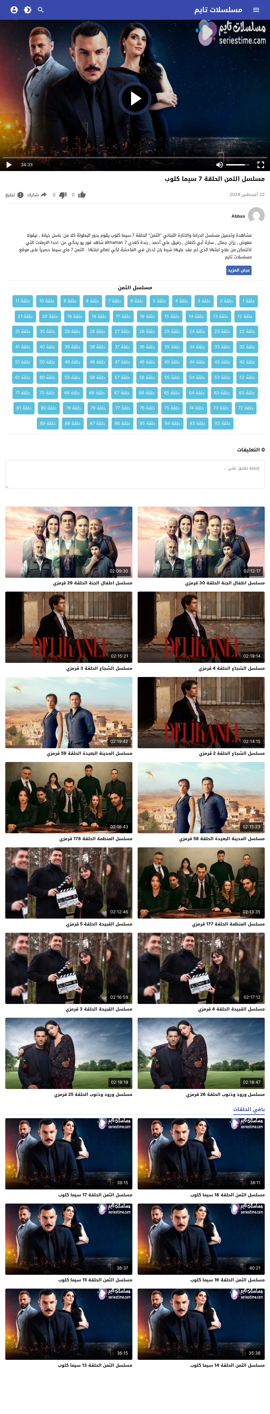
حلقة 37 (122, 347)
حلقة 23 (222, 331)
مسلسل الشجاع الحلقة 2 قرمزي (232, 753)
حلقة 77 (122, 408)
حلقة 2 (226, 301)
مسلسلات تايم (218, 9)
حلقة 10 (46, 301)
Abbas (238, 216)
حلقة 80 (49, 408)
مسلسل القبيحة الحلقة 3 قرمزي (99, 1009)
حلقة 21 (25, 316)
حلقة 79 (73, 408)
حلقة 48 (97, 362)
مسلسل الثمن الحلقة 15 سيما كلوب (95, 1280)
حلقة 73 (221, 408)
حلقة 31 (22, 331)
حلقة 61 (22, 377)
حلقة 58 (97, 377)
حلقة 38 (97, 347)
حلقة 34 (197, 347)
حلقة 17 (123, 316)
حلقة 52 (247, 377)
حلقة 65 (172, 393)
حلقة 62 (247, 393)
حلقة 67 (122, 393)
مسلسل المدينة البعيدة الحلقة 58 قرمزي (222, 839)
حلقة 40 (47, 347)
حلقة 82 (222, 423)
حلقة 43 (222, 362)
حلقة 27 (122, 331)
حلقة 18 (99, 316)
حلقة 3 (204, 301)
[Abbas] (256, 222)
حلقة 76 (147, 408)
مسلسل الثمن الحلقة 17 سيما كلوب (95, 1195)
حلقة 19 (74, 316)
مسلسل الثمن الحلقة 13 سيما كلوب (95, 1365)
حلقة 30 (47, 331)
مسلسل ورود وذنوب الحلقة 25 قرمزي (93, 1094)
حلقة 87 (97, 423)
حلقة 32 (247, 347)
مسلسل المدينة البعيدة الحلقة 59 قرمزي (89, 753)
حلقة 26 (147, 331)
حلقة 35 (172, 347)
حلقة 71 (22, 393)
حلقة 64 (197, 393)
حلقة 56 (147, 377)
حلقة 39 (72, 347)
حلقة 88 (73, 423)
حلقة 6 (137, 301)
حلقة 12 (245, 316)
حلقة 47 (122, 362)
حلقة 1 (248, 301)
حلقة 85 (147, 423)
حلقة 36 (147, 347)
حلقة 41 (22, 347)
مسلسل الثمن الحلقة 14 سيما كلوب (227, 1365)
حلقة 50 (47, 362)
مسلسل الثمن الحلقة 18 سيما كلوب (227, 1195)
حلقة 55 (172, 377)
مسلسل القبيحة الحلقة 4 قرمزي (231, 1009)
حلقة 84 (172, 423)
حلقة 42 (247, 362)
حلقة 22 (247, 331)
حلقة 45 (172, 362)
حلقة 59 (72, 377)
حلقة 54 (197, 377)
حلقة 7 (114, 301)
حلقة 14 (196, 316)
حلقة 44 (197, 362)
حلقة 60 (47, 377)
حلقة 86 (122, 423)
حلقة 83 (197, 423)
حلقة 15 (171, 316)
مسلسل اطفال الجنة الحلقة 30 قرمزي (225, 583)
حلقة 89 (48, 423)
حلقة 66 (147, 393)
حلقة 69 (72, 393)
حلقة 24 (197, 331)
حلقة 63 (222, 393)
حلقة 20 (50, 316)
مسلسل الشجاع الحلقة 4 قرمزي (232, 668)
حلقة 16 (147, 316)
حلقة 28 (97, 331)
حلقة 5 (159, 301)
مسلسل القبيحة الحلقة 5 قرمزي (99, 924)
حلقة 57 (122, 377)
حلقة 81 (24, 408)
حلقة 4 (181, 301)
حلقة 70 (47, 393)
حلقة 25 (172, 331)
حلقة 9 (70, 301)
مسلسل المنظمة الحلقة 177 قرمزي (228, 924)
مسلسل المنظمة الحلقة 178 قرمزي (95, 839)
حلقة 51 (22, 362)
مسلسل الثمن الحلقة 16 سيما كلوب (227, 1280)
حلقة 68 (97, 393)
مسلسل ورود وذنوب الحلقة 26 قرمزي (225, 1094)
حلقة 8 (92, 301)
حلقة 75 (172, 408)
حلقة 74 (196, 408)
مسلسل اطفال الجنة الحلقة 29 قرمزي (92, 583)
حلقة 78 (98, 408)
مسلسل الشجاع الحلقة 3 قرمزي (99, 668)
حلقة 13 (220, 316)
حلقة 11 (22, 301)
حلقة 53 (222, 377)
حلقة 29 (72, 331)
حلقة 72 (246, 408)
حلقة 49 (72, 362)
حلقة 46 (147, 362)
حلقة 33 (222, 347)
